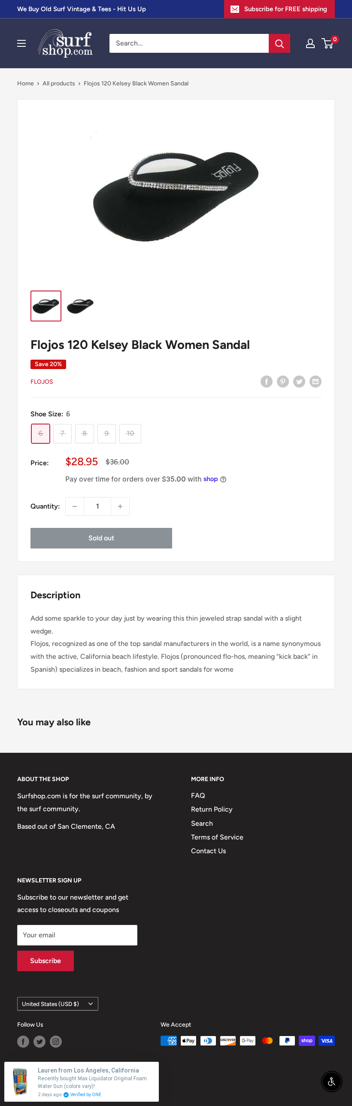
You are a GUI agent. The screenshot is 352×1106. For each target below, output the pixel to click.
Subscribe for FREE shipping (285, 9)
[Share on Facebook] (267, 381)
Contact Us (208, 851)
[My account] (310, 43)
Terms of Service (217, 837)
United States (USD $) (50, 1003)
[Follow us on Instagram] (56, 1042)
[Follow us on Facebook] (23, 1042)
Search (202, 823)
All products (58, 83)
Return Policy (212, 809)
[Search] (279, 43)
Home (25, 83)
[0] (327, 43)
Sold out (101, 538)
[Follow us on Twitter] (39, 1042)
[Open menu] (21, 43)
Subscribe (45, 961)
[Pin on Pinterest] (283, 381)
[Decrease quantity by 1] (75, 506)
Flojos (41, 381)
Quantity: (45, 506)
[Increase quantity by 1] (120, 506)
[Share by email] (316, 381)
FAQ (198, 795)
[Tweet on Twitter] (299, 381)
